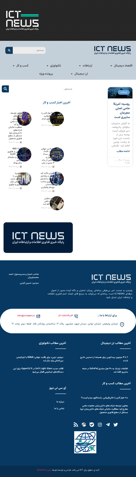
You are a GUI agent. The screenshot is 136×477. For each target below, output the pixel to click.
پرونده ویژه (46, 74)
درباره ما (60, 402)
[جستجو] (9, 50)
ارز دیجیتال (81, 74)
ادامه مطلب (123, 151)
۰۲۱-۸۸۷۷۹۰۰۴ (65, 316)
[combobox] (29, 50)
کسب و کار (22, 66)
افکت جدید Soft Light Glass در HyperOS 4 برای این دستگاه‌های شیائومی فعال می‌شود (38, 370)
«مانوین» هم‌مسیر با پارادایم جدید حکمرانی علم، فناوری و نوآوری (15, 179)
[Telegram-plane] (107, 424)
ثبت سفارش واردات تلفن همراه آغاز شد (48, 201)
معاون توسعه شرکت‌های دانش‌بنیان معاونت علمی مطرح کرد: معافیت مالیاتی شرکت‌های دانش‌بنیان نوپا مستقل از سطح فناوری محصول (15, 126)
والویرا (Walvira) (44, 470)
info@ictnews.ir (26, 316)
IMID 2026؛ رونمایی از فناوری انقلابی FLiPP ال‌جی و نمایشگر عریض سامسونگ (15, 156)
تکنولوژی (55, 66)
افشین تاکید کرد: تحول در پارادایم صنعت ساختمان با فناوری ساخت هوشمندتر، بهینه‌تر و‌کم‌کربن (47, 180)
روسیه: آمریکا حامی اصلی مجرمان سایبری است (121, 111)
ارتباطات (87, 66)
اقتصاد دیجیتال (123, 66)
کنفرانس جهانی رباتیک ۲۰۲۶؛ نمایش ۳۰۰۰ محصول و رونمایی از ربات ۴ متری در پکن (47, 156)
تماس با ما (59, 408)
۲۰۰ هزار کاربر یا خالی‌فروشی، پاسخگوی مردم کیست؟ (47, 117)
